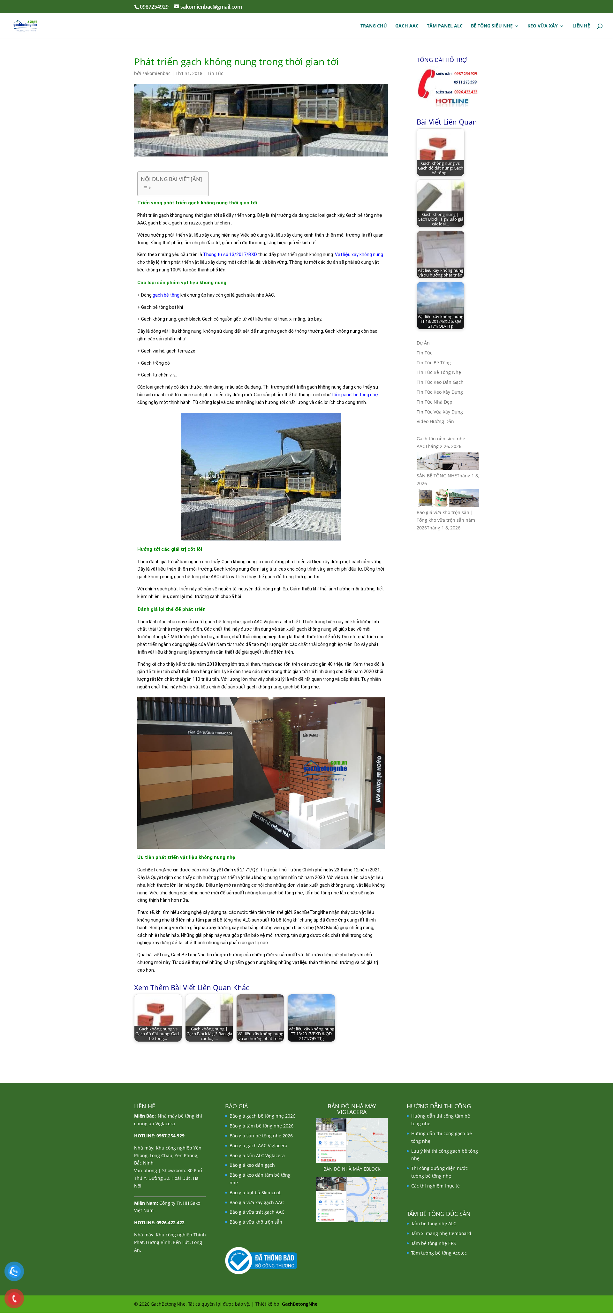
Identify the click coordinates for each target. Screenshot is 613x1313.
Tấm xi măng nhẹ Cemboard (441, 1233)
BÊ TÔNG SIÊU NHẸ (492, 26)
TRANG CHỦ (373, 26)
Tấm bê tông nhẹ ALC (433, 1223)
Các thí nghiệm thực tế (435, 1186)
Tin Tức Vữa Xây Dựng (440, 412)
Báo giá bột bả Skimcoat (255, 1192)
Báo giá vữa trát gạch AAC (257, 1212)
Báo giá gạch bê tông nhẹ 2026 (262, 1116)
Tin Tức (215, 73)
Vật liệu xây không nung (359, 254)
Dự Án (423, 343)
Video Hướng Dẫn (435, 421)
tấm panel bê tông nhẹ (355, 394)
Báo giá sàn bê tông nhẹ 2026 (261, 1136)
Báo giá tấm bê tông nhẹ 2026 (261, 1126)
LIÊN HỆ (581, 26)
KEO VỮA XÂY (542, 26)
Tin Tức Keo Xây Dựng (440, 392)
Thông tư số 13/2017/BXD (230, 254)
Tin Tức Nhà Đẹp (434, 402)
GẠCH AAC (407, 26)
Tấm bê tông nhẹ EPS (433, 1243)
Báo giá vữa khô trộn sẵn (256, 1222)
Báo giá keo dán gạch (252, 1165)
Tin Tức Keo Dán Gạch (440, 382)
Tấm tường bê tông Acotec (439, 1253)
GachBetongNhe (299, 1304)
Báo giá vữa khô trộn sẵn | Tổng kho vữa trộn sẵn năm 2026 (446, 520)
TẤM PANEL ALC (445, 26)
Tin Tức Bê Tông (434, 363)
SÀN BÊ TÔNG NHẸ (437, 476)
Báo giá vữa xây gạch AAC (257, 1202)
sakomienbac (156, 73)
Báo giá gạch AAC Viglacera (258, 1145)
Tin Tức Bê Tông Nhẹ (439, 372)
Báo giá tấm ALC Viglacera (257, 1155)
